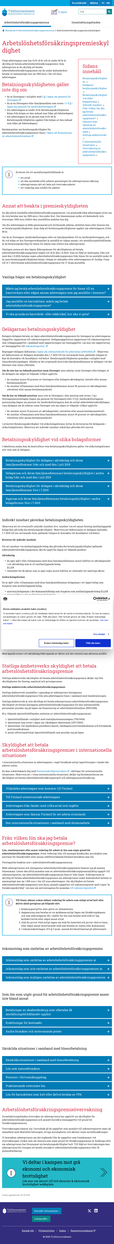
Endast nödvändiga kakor (56, 643)
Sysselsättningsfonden (86, 22)
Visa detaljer (99, 634)
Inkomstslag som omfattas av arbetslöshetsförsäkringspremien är (51, 960)
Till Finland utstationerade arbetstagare (33, 797)
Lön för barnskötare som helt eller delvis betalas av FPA (44, 1094)
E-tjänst (62, 12)
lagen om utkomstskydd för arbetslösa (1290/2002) (65, 351)
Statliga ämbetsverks (94, 134)
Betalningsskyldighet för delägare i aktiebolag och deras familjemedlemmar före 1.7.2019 (44, 488)
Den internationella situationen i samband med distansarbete (48, 823)
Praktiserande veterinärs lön (25, 1086)
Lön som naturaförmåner (23, 1068)
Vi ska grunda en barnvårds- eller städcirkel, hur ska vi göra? (47, 314)
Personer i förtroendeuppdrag (26, 1077)
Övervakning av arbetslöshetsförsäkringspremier (94, 151)
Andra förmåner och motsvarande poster (34, 1031)
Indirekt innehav (92, 104)
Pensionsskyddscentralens (52, 771)
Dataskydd (28, 1230)
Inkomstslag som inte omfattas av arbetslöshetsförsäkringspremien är (54, 969)
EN (108, 3)
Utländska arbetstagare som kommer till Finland (39, 788)
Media (94, 3)
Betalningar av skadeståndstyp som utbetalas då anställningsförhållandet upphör (39, 1012)
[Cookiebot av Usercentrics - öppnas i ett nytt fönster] (98, 599)
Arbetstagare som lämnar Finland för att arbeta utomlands (46, 814)
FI (103, 3)
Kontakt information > (46, 1210)
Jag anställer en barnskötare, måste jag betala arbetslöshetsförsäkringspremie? (37, 303)
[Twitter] (89, 1210)
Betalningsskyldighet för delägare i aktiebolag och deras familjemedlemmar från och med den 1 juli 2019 (44, 462)
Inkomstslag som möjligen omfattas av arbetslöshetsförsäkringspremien (56, 977)
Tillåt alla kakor (93, 643)
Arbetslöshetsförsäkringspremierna (26, 22)
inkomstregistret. (35, 346)
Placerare (79, 3)
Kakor (62, 1230)
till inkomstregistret (81, 887)
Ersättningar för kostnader (24, 1023)
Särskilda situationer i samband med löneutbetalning (42, 1060)
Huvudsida (10, 30)
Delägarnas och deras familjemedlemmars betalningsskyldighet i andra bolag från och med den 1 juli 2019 (55, 475)
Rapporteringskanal (82, 1230)
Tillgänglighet (46, 1230)
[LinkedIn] (96, 1210)
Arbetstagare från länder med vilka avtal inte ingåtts (42, 805)
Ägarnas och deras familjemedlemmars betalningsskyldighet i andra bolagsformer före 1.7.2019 (53, 501)
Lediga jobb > (41, 1218)
